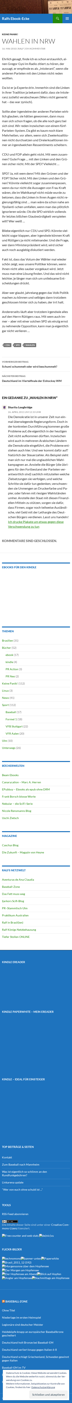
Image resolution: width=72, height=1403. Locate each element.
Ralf (21, 48)
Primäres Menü (67, 18)
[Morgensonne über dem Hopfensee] (25, 1266)
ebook (9, 654)
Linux (5, 690)
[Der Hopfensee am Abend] (19, 1273)
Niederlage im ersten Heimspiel (21, 1317)
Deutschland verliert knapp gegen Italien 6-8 (29, 1349)
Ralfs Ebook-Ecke (15, 18)
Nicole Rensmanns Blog (16, 810)
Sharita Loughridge (20, 407)
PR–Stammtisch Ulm (15, 908)
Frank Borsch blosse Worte (19, 796)
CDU (7, 345)
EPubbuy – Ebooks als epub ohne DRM (26, 789)
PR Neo (10, 676)
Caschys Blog (10, 845)
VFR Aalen (12, 733)
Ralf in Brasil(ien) (12, 922)
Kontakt (7, 1157)
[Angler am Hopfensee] (17, 1277)
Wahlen (30, 345)
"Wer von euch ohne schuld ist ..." (22, 1189)
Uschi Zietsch (10, 818)
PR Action (12, 669)
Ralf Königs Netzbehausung (19, 929)
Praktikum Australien (15, 915)
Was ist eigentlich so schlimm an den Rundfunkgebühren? (24, 1173)
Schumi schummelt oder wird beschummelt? (29, 364)
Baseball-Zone (11, 886)
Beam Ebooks (10, 775)
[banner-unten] (31, 1258)
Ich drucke (15, 522)
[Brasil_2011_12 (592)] (16, 1262)
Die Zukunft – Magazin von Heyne (23, 852)
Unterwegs (8, 747)
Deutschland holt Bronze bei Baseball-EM (27, 1342)
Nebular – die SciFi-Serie (17, 803)
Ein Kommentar (35, 48)
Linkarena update (12, 1182)
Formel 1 (11, 719)
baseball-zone (16, 1301)
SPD (18, 345)
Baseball (11, 712)
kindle (9, 662)
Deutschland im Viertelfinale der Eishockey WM (32, 378)
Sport (5, 705)
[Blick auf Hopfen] (49, 1273)
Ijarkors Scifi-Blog (13, 901)
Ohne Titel (8, 1310)
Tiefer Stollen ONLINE (16, 936)
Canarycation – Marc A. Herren (21, 782)
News (5, 697)
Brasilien (7, 640)
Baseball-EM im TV (14, 1367)
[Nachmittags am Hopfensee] (50, 1277)
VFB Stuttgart (14, 726)
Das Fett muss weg (13, 894)
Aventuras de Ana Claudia (18, 879)
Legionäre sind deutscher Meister (22, 1324)
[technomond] (11, 1258)
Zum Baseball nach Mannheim (20, 1164)
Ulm (4, 740)
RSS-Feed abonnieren (15, 1214)
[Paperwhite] (50, 1258)
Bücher (6, 647)
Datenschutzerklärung (43, 1387)
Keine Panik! (10, 34)
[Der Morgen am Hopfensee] (20, 1269)
